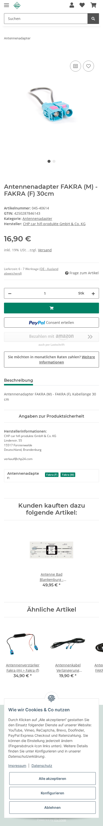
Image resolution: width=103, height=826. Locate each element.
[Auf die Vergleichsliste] (75, 66)
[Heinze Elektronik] (17, 5)
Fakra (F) (51, 474)
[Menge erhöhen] (93, 293)
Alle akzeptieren (52, 778)
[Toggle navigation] (6, 3)
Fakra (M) (68, 474)
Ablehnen (52, 807)
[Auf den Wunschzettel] (88, 66)
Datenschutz (42, 765)
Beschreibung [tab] (18, 380)
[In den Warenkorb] (8, 54)
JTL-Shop (60, 820)
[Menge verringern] (9, 293)
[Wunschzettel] (82, 5)
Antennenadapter (37, 218)
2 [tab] (54, 161)
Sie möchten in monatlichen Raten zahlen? (51, 360)
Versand (45, 250)
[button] (72, 5)
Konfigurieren (52, 793)
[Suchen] (93, 18)
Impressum (17, 765)
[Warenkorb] (93, 5)
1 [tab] (49, 161)
